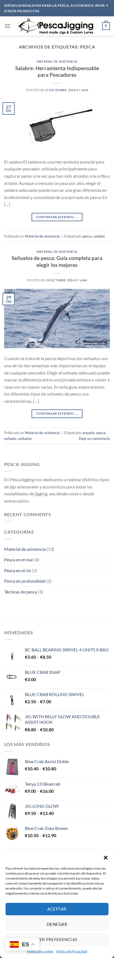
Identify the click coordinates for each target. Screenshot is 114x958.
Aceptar (56, 908)
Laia (84, 90)
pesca (87, 236)
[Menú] (7, 26)
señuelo (10, 438)
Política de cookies (40, 951)
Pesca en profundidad (24, 581)
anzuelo (88, 432)
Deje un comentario (94, 438)
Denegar (57, 924)
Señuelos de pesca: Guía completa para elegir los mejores (57, 261)
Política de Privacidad (71, 951)
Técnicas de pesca (20, 591)
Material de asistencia (57, 61)
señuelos (25, 438)
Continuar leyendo (57, 217)
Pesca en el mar (18, 559)
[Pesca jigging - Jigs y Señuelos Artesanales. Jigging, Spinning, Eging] (56, 26)
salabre (99, 236)
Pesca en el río (17, 570)
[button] (105, 857)
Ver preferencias (57, 939)
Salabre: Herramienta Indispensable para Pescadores (57, 71)
